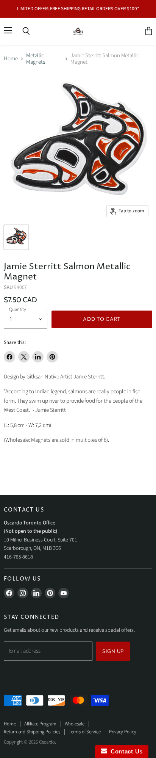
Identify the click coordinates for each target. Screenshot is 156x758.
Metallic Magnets (35, 59)
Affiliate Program (40, 723)
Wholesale (74, 723)
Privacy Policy (122, 731)
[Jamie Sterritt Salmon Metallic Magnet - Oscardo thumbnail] (16, 237)
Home (11, 58)
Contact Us (125, 751)
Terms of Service (85, 731)
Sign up (113, 651)
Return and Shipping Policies (32, 731)
